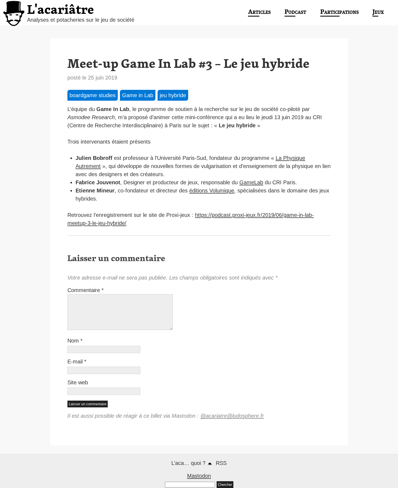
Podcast (295, 11)
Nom (75, 341)
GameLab (251, 182)
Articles (259, 11)
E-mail (76, 362)
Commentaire (85, 290)
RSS (221, 463)
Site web (77, 382)
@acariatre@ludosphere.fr (232, 416)
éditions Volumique (211, 191)
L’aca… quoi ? (188, 463)
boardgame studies (93, 95)
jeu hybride (173, 95)
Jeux (378, 11)
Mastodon (199, 476)
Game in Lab (137, 95)
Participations (339, 11)
